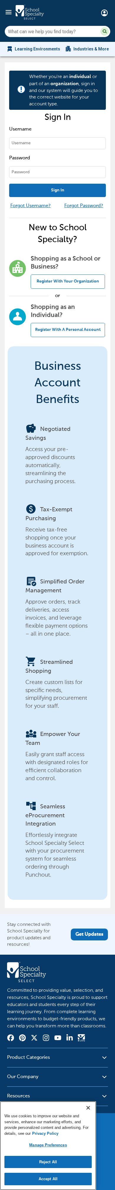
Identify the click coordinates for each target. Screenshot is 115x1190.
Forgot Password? (83, 206)
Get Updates (89, 934)
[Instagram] (46, 1038)
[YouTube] (57, 1038)
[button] (105, 31)
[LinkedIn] (69, 1038)
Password (19, 158)
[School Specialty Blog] (81, 1038)
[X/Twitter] (34, 1038)
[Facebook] (10, 1038)
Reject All (48, 1162)
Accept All (48, 1179)
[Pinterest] (22, 1038)
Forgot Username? (30, 206)
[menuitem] (33, 49)
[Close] (88, 1107)
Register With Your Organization (68, 281)
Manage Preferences (48, 1145)
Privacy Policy (45, 1133)
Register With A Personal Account (68, 330)
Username (20, 129)
